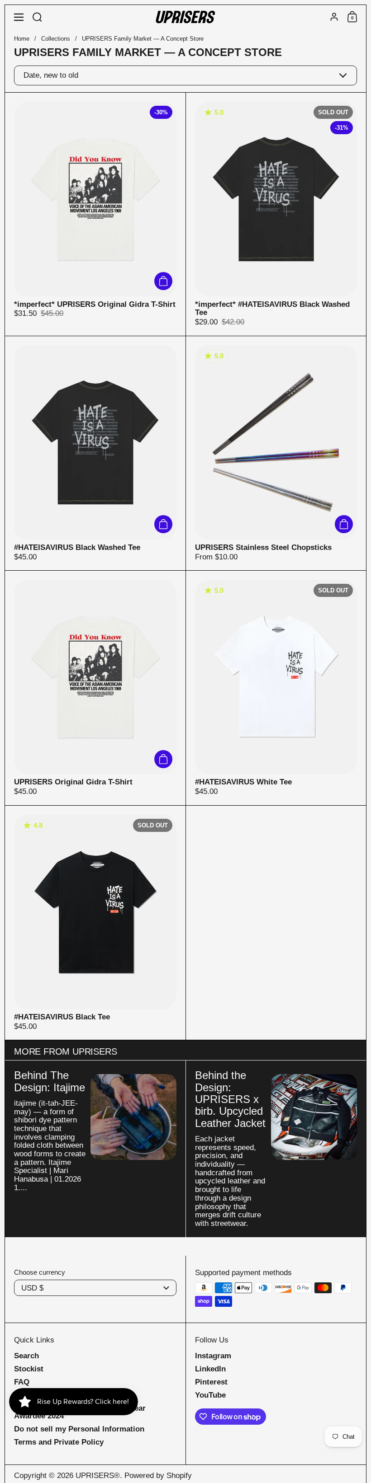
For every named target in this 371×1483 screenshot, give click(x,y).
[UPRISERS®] (185, 17)
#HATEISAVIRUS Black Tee (95, 923)
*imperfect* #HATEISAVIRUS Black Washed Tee (276, 214)
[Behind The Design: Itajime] (133, 1117)
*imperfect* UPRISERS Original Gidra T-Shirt (95, 214)
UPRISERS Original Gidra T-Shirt (95, 688)
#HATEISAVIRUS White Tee (276, 688)
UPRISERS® (98, 1475)
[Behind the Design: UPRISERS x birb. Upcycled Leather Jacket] (314, 1117)
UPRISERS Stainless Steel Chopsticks (276, 453)
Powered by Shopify (158, 1475)
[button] (37, 17)
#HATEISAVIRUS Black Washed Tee (95, 453)
